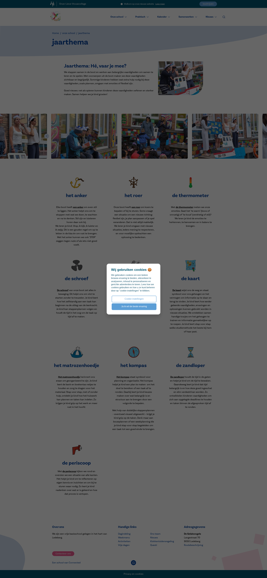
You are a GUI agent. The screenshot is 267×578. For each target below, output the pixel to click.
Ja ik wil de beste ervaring (134, 306)
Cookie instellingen (134, 299)
